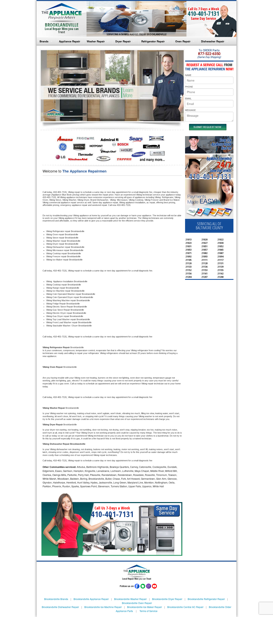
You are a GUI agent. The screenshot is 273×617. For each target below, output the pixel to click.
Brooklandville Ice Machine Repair (103, 607)
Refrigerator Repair (153, 41)
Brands (44, 41)
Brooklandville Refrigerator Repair (206, 599)
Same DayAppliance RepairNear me (221, 144)
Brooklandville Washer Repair (130, 599)
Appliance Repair (69, 41)
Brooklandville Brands (56, 599)
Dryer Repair (123, 41)
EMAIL (188, 98)
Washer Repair (96, 41)
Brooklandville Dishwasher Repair (60, 607)
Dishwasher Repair (212, 41)
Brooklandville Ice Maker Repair (144, 607)
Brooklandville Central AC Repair (185, 607)
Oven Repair (182, 41)
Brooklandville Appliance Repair (91, 599)
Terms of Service (148, 611)
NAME (188, 75)
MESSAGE (190, 110)
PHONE (189, 86)
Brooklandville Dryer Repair (167, 599)
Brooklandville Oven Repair (137, 603)
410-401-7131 (203, 13)
